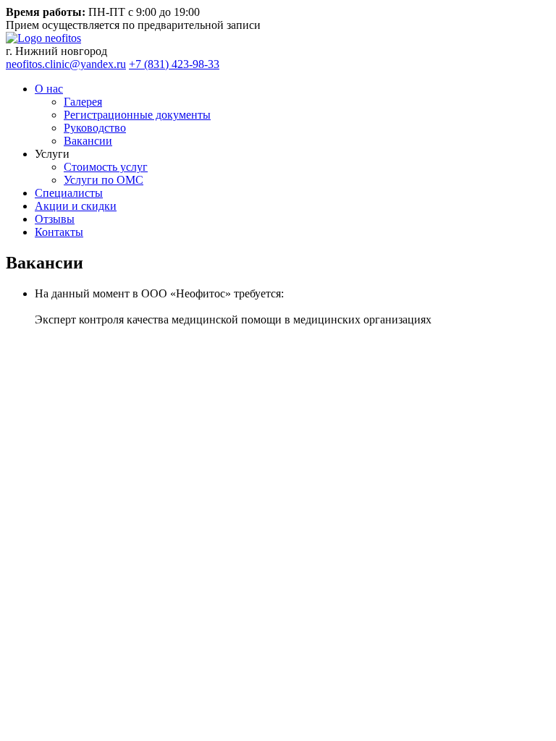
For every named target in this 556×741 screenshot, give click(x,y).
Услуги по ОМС (103, 180)
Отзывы (55, 219)
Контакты (59, 232)
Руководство (95, 128)
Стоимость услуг (106, 167)
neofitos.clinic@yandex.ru (66, 64)
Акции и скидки (76, 206)
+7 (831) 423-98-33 (174, 64)
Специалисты (69, 193)
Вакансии (88, 141)
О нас (49, 88)
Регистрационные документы (137, 115)
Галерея (83, 102)
